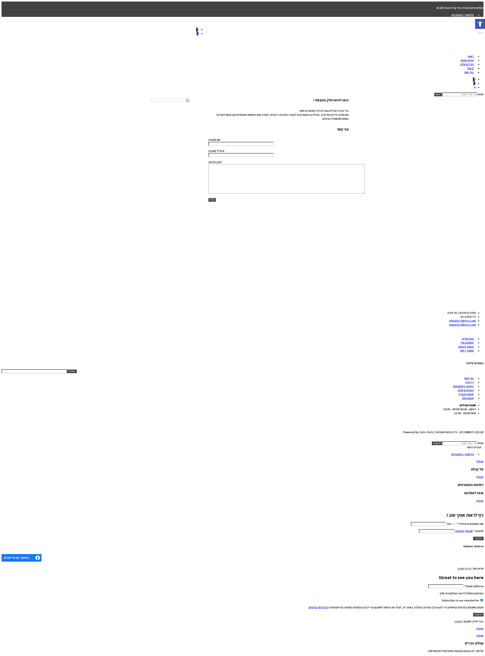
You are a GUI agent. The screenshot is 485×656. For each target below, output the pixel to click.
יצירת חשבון (465, 569)
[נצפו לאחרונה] (479, 439)
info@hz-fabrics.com (462, 321)
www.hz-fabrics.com (462, 325)
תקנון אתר (468, 398)
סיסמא (478, 531)
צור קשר (469, 72)
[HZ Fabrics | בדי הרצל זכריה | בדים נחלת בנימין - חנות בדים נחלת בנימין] (342, 32)
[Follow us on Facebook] (482, 332)
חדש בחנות (467, 60)
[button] (480, 24)
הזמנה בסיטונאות (463, 386)
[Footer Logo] (344, 307)
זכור (449, 524)
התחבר (478, 538)
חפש (480, 94)
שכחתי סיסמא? (464, 531)
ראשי (471, 56)
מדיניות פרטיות (318, 607)
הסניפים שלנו (466, 390)
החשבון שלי (467, 343)
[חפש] (475, 87)
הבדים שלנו (467, 64)
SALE (470, 68)
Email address (473, 586)
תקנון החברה (466, 394)
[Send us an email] (480, 332)
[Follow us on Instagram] (478, 332)
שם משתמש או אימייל (469, 524)
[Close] (212, 506)
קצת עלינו (468, 339)
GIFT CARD (467, 351)
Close (479, 461)
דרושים (469, 382)
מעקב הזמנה (466, 347)
